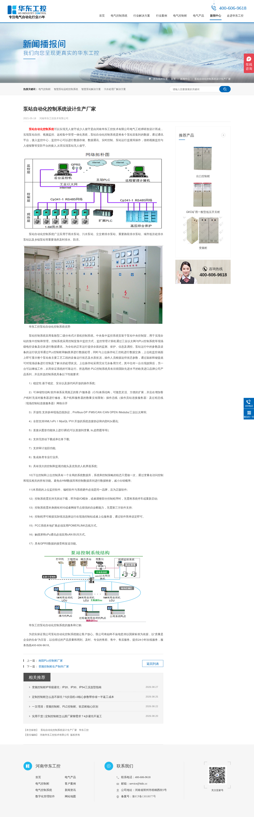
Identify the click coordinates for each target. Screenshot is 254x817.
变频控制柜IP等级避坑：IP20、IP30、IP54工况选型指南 (66, 687)
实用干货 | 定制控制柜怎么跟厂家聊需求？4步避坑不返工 (67, 716)
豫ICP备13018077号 (144, 796)
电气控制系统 (119, 15)
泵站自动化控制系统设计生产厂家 (212, 78)
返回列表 (153, 663)
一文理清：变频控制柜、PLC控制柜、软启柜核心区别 (65, 706)
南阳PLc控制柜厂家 (51, 660)
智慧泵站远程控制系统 (66, 89)
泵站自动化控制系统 (41, 129)
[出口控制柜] (203, 158)
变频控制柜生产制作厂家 (54, 666)
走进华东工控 (235, 15)
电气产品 (198, 15)
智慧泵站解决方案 (91, 89)
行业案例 (161, 15)
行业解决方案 (141, 15)
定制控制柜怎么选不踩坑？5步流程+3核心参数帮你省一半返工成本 (73, 697)
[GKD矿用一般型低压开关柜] (203, 194)
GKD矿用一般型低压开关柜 (203, 212)
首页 (102, 15)
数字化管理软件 (45, 796)
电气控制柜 (180, 15)
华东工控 (84, 730)
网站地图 (70, 796)
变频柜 (203, 248)
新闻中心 (215, 15)
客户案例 (70, 783)
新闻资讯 (70, 790)
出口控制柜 (203, 176)
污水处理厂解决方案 (115, 89)
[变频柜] (203, 230)
